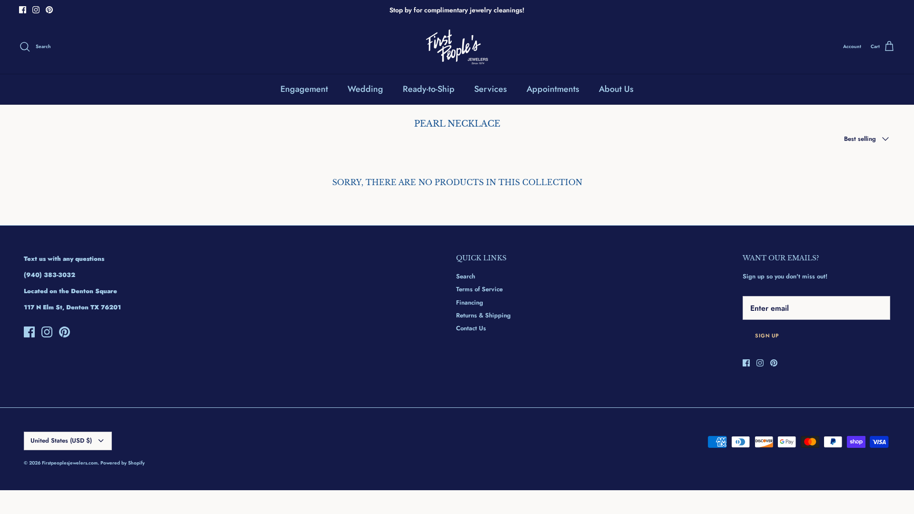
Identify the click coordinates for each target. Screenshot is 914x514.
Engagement (304, 89)
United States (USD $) (61, 440)
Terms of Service (479, 289)
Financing (469, 302)
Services (490, 89)
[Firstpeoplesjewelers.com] (457, 47)
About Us (616, 89)
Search (465, 276)
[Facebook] (22, 9)
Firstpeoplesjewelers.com (70, 462)
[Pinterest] (49, 9)
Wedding (365, 89)
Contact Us (471, 328)
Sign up (767, 335)
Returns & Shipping (483, 315)
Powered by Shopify (122, 462)
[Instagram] (36, 9)
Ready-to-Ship (429, 89)
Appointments (553, 89)
